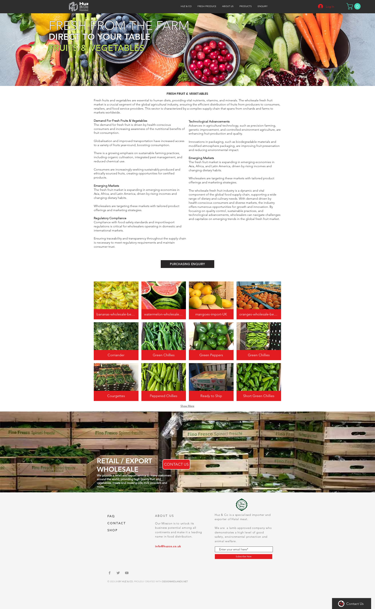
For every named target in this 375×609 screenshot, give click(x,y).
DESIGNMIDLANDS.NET (175, 581)
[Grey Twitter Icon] (118, 573)
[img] (116, 300)
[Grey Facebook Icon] (109, 573)
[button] (246, 6)
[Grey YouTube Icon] (127, 573)
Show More (187, 406)
